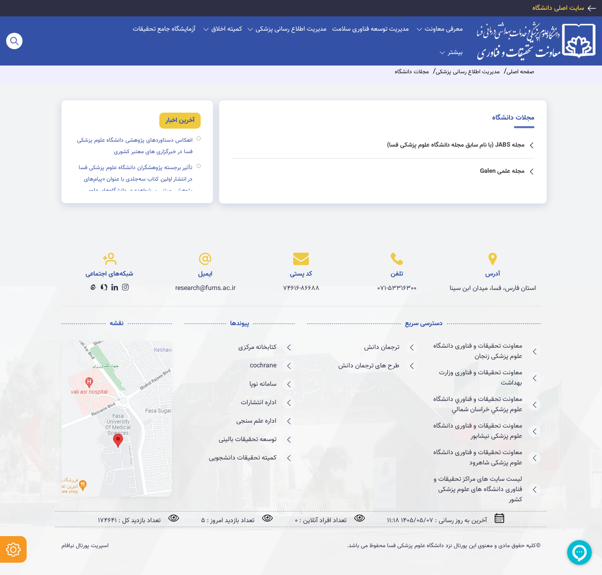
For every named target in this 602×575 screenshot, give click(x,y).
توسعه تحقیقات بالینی (247, 440)
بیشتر (455, 53)
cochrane (263, 366)
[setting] (13, 549)
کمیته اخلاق (226, 29)
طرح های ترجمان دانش (368, 366)
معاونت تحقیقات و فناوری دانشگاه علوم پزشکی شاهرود (477, 458)
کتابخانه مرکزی (257, 347)
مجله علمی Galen (502, 171)
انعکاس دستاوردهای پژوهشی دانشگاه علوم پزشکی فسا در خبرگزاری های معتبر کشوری (134, 146)
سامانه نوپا (262, 384)
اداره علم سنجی (256, 421)
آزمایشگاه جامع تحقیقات (164, 29)
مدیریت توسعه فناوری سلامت (370, 29)
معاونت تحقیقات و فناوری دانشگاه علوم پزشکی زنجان (477, 351)
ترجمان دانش (381, 347)
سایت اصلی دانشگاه (558, 8)
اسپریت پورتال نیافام (85, 545)
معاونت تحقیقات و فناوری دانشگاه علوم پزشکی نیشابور (477, 431)
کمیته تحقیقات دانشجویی (242, 458)
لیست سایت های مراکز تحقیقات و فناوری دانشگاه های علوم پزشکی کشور (478, 489)
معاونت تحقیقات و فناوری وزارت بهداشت (480, 378)
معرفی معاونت (444, 29)
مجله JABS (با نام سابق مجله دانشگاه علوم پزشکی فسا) (456, 145)
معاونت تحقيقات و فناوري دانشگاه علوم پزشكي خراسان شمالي (477, 404)
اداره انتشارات (258, 403)
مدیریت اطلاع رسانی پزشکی (291, 29)
